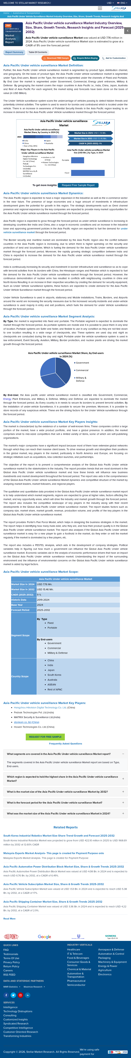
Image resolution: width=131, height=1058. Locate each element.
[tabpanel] (65, 444)
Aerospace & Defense (111, 949)
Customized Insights (15, 1019)
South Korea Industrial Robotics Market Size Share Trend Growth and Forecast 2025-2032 (59, 835)
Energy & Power (107, 966)
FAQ (6, 950)
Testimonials (10, 954)
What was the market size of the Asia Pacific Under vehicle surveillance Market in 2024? (58, 813)
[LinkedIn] (27, 995)
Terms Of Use (11, 958)
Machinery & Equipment (112, 962)
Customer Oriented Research (20, 1032)
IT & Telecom (75, 954)
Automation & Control (111, 954)
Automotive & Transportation (26, 13)
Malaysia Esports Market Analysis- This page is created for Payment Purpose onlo (53, 853)
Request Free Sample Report (78, 185)
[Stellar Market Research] (118, 8)
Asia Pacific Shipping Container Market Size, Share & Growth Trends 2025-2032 (52, 901)
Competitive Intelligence (18, 1028)
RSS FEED (9, 974)
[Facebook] (6, 995)
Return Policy (11, 966)
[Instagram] (20, 995)
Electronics (104, 974)
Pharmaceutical (76, 981)
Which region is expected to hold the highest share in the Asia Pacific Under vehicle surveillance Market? (62, 779)
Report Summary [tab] (14, 52)
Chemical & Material (79, 969)
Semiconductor (76, 985)
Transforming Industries (17, 1036)
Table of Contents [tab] (38, 52)
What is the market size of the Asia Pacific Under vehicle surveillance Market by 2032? (57, 792)
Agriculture (105, 970)
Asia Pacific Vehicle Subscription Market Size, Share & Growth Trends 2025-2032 (53, 884)
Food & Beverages (78, 958)
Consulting (9, 1015)
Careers (8, 970)
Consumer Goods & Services (78, 963)
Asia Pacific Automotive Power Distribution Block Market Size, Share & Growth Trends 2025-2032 (63, 866)
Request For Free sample (45, 736)
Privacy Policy (11, 962)
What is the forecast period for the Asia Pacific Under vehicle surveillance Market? (54, 802)
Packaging (104, 958)
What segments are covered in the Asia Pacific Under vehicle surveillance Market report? (58, 754)
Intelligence (10, 1007)
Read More (9, 918)
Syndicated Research (15, 1023)
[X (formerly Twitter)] (13, 995)
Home (6, 13)
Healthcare (73, 949)
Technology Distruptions (17, 1011)
